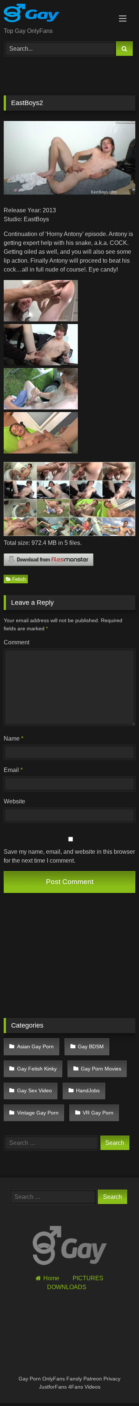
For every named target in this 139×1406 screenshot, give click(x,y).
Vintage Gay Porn (38, 1113)
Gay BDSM (91, 1046)
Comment (16, 642)
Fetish (19, 579)
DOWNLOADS (66, 1287)
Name (13, 738)
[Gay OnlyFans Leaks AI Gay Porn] (57, 14)
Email (13, 770)
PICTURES (88, 1278)
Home (51, 1278)
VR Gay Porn (98, 1113)
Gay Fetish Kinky (37, 1069)
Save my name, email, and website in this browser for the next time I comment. (69, 856)
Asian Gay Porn (35, 1046)
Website (14, 801)
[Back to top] (116, 1384)
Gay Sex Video (34, 1090)
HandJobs (88, 1090)
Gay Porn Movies (101, 1069)
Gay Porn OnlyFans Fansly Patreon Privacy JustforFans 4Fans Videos (69, 1383)
